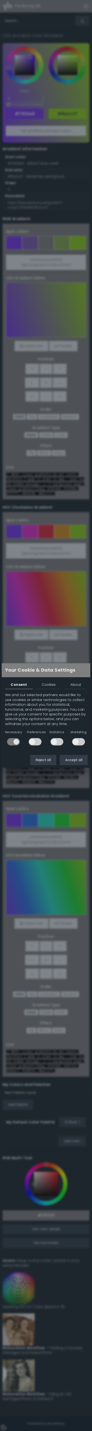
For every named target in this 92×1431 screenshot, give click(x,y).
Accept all (73, 759)
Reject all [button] (43, 759)
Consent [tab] (19, 684)
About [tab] (75, 684)
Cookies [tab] (49, 684)
